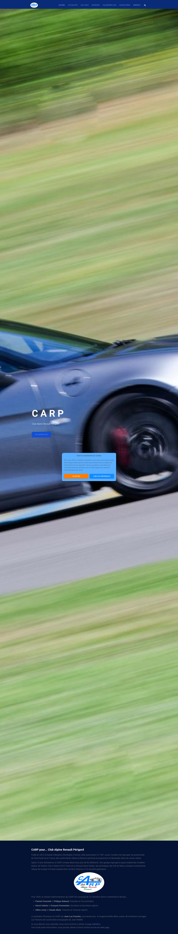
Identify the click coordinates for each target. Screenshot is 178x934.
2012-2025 (84, 5)
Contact (137, 5)
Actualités (73, 5)
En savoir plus (41, 434)
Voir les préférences (101, 476)
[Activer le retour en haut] (174, 929)
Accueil (62, 5)
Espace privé (124, 5)
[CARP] (34, 5)
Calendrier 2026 (109, 5)
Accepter (76, 476)
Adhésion (96, 5)
